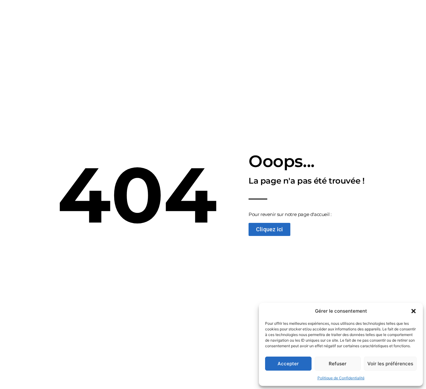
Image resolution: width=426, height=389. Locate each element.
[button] (413, 311)
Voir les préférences (390, 364)
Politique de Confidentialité (341, 378)
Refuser (337, 364)
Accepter (288, 364)
